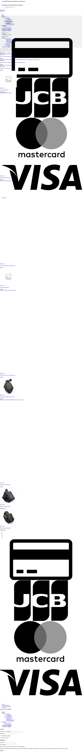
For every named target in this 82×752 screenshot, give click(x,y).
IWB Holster (9, 40)
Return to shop (5, 36)
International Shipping (7, 29)
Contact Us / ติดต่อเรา (6, 30)
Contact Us (4, 707)
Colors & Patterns (7, 28)
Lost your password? (4, 737)
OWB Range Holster (11, 41)
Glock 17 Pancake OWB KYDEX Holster (8, 56)
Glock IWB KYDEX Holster (5, 177)
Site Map (4, 722)
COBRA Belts (7, 44)
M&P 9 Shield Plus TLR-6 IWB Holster (7, 375)
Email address (3, 744)
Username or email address (5, 731)
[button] (2, 15)
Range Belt (9, 45)
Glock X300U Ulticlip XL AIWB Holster (7, 265)
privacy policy (65, 748)
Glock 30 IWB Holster (4, 89)
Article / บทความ (7, 27)
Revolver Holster (10, 42)
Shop (3, 37)
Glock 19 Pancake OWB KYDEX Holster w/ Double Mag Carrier (12, 62)
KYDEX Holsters (7, 38)
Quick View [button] (2, 54)
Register (1, 750)
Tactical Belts (7, 714)
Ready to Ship (9, 718)
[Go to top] (0, 710)
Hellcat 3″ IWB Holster (4, 287)
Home (3, 16)
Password (2, 733)
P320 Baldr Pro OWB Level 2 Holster (7, 396)
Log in (9, 735)
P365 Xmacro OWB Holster (5, 528)
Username (2, 742)
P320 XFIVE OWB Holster (5, 484)
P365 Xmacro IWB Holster (5, 506)
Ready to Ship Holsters (11, 39)
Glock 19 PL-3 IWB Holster (5, 68)
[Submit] (4, 8)
